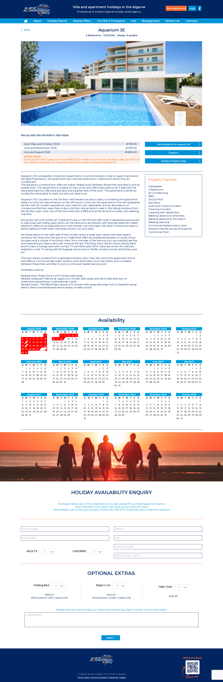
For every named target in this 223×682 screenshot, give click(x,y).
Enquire (173, 152)
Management (151, 20)
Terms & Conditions (99, 677)
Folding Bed (41, 585)
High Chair (165, 586)
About (37, 20)
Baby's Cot (103, 585)
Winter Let (173, 20)
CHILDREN (79, 551)
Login (192, 8)
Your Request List (176, 8)
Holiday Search (57, 20)
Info (133, 20)
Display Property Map (173, 161)
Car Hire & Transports (111, 20)
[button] (180, 115)
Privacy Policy (84, 677)
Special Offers (82, 20)
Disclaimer (113, 677)
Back (27, 29)
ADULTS (32, 551)
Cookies (122, 677)
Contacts (191, 20)
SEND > (110, 637)
